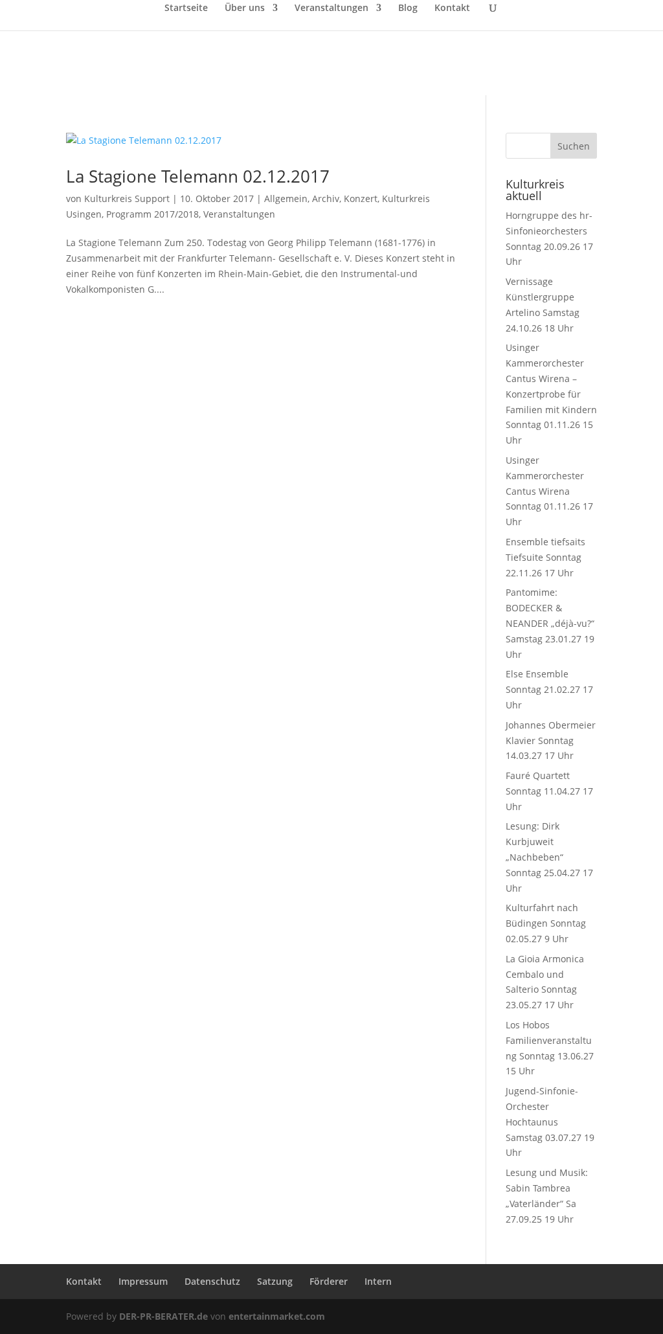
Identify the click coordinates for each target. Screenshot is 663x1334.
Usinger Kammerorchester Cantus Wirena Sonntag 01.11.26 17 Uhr (549, 491)
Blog (408, 8)
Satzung (275, 1281)
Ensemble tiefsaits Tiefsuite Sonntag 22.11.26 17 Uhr (545, 557)
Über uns (245, 8)
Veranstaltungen (331, 8)
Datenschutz (212, 1281)
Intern (378, 1281)
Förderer (328, 1281)
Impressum (143, 1281)
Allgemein (286, 198)
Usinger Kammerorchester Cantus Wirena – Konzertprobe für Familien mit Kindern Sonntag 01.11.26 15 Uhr (551, 393)
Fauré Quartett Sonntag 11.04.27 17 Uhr (549, 791)
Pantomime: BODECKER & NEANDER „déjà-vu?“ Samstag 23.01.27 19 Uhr (550, 623)
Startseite (186, 8)
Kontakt (452, 8)
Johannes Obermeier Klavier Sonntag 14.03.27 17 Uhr (551, 740)
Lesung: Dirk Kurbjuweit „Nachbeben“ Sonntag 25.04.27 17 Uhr (549, 857)
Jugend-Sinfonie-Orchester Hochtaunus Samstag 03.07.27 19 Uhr (550, 1122)
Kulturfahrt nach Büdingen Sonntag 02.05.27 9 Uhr (546, 923)
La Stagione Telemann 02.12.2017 (198, 176)
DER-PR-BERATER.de (163, 1316)
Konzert (360, 198)
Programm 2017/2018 (152, 214)
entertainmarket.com (277, 1316)
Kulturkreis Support (127, 198)
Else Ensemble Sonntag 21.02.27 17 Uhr (549, 689)
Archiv (325, 198)
